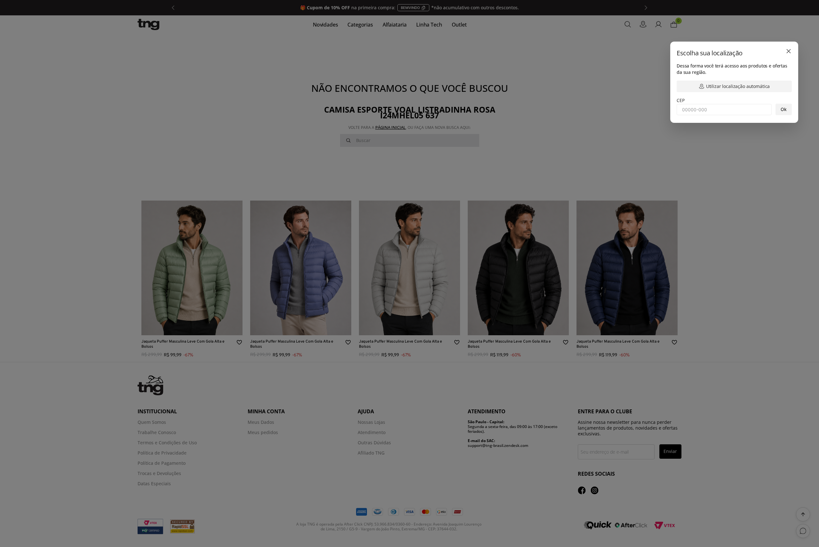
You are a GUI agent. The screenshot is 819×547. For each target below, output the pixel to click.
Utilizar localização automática (738, 86)
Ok (784, 109)
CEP (681, 100)
